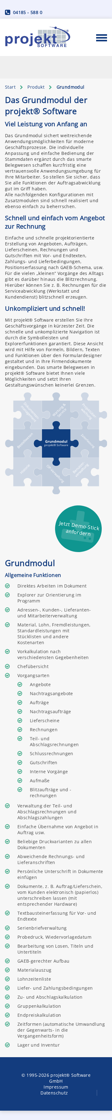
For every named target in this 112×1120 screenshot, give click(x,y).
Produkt (35, 87)
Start (10, 87)
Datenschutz (54, 1093)
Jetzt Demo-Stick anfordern (79, 528)
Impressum (56, 1087)
